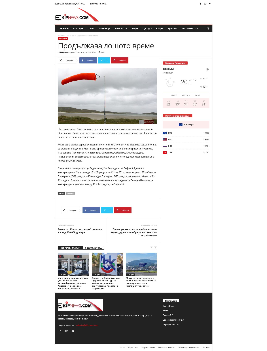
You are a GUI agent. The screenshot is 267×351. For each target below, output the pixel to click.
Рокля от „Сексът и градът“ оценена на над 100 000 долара (80, 230)
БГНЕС (166, 310)
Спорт (159, 28)
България (78, 28)
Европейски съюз (171, 324)
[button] (207, 28)
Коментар (104, 28)
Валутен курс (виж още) (177, 115)
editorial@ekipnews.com (87, 325)
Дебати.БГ (168, 315)
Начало (64, 28)
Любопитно (120, 28)
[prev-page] (151, 248)
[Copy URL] (138, 60)
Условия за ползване (166, 347)
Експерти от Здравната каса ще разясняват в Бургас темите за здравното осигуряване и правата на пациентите (106, 283)
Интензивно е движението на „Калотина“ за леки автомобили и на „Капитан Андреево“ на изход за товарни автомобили (73, 283)
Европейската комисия (173, 320)
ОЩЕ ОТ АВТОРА (93, 247)
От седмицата (190, 28)
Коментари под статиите (189, 347)
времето (70, 193)
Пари (135, 28)
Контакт (206, 347)
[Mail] (205, 4)
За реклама (133, 347)
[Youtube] (210, 4)
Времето (172, 28)
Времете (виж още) (175, 63)
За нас (122, 347)
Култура (147, 28)
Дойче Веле (168, 306)
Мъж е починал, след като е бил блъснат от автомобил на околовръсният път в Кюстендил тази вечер (141, 282)
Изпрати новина (98, 4)
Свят (91, 28)
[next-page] (155, 248)
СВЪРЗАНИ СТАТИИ (70, 247)
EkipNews (64, 52)
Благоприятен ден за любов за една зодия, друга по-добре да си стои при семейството (134, 232)
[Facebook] (200, 4)
